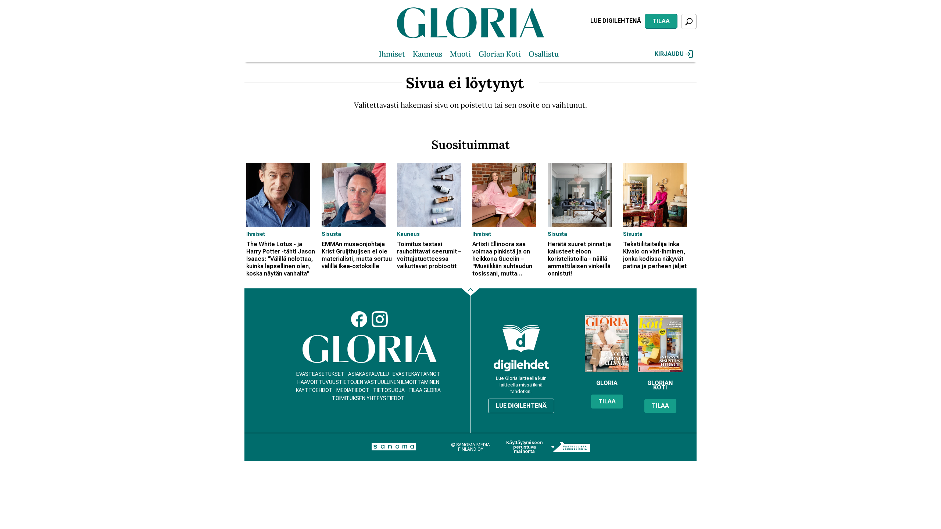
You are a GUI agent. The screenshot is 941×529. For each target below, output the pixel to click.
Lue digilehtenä (615, 20)
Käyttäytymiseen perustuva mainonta (524, 447)
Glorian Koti (500, 53)
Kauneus (427, 53)
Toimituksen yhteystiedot (368, 398)
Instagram (380, 319)
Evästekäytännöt (416, 374)
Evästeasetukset (320, 374)
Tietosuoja (389, 390)
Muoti (460, 53)
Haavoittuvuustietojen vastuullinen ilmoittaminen (368, 382)
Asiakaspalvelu (368, 374)
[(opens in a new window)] (521, 365)
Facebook (359, 319)
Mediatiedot (352, 390)
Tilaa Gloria (424, 390)
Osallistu (544, 53)
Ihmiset (392, 53)
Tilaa (661, 21)
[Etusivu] (370, 349)
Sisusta (331, 234)
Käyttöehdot (314, 390)
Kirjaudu (669, 53)
